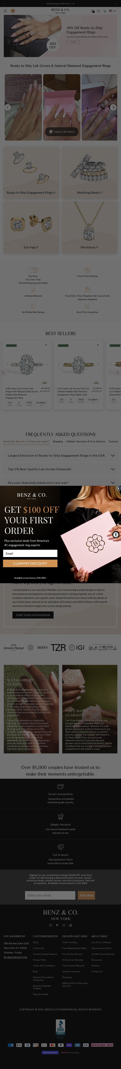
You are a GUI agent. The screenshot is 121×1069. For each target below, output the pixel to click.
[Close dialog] (119, 488)
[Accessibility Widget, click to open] (115, 534)
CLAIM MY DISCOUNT (30, 563)
